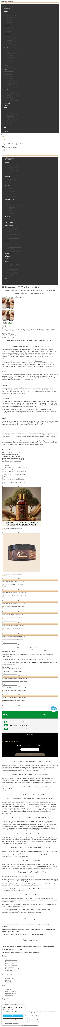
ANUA (9, 50)
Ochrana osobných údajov (12, 962)
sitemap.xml (8, 970)
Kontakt (45, 1016)
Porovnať (8, 332)
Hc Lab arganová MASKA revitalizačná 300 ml (12, 574)
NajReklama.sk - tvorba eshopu (30, 1025)
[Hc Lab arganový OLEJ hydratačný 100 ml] (11, 297)
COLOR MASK (11, 27)
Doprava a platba (10, 967)
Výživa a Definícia (11, 45)
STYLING (9, 22)
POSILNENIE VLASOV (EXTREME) (13, 96)
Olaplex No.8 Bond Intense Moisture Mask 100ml (12, 628)
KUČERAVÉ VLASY (12, 114)
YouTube (34, 1013)
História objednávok (10, 1004)
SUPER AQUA (11, 81)
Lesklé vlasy (10, 40)
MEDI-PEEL (10, 57)
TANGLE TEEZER (12, 130)
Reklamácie (8, 980)
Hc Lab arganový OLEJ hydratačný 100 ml (16, 467)
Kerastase (28, 1016)
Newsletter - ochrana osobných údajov (15, 969)
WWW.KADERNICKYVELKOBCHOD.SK (37, 1011)
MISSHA (9, 58)
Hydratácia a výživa (12, 15)
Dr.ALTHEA (10, 55)
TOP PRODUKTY (12, 36)
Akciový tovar (9, 995)
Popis (4, 337)
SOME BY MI (10, 62)
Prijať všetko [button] (13, 1016)
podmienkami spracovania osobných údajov (33, 745)
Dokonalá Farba (11, 38)
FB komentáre (10, 337)
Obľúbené (4, 332)
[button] (13, 1023)
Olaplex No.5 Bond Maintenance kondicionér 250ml (13, 606)
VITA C (9, 85)
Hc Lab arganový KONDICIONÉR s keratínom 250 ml (13, 474)
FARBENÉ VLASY (12, 112)
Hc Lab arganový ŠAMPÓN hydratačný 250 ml (12, 528)
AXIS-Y (9, 52)
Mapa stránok (9, 982)
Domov (7, 465)
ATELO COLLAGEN (12, 76)
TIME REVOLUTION (13, 83)
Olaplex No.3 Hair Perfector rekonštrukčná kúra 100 (13, 617)
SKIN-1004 (10, 60)
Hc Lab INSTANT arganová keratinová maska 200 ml (13, 482)
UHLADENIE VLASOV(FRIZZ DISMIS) (14, 99)
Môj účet (7, 1002)
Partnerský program (10, 993)
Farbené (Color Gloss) (12, 92)
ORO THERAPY (11, 119)
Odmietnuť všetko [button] (13, 1020)
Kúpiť (19, 328)
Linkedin (25, 1013)
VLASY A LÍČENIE (12, 86)
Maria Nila (34, 1016)
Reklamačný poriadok (11, 965)
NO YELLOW (10, 116)
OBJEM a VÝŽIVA (12, 117)
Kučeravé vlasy (11, 17)
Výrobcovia (8, 989)
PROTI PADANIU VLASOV (11, 121)
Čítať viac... (51, 330)
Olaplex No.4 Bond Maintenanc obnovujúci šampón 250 (14, 595)
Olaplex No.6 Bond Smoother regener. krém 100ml (13, 584)
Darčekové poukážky (10, 991)
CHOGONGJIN (11, 80)
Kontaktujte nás (9, 978)
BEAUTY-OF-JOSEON (13, 54)
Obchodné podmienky (11, 960)
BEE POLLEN (11, 78)
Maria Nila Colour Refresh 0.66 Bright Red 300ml (12, 639)
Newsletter (30, 734)
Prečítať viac (12, 1013)
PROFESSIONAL (11, 67)
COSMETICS (10, 29)
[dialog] (13, 1015)
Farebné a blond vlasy (12, 14)
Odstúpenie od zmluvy (11, 963)
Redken (40, 1016)
